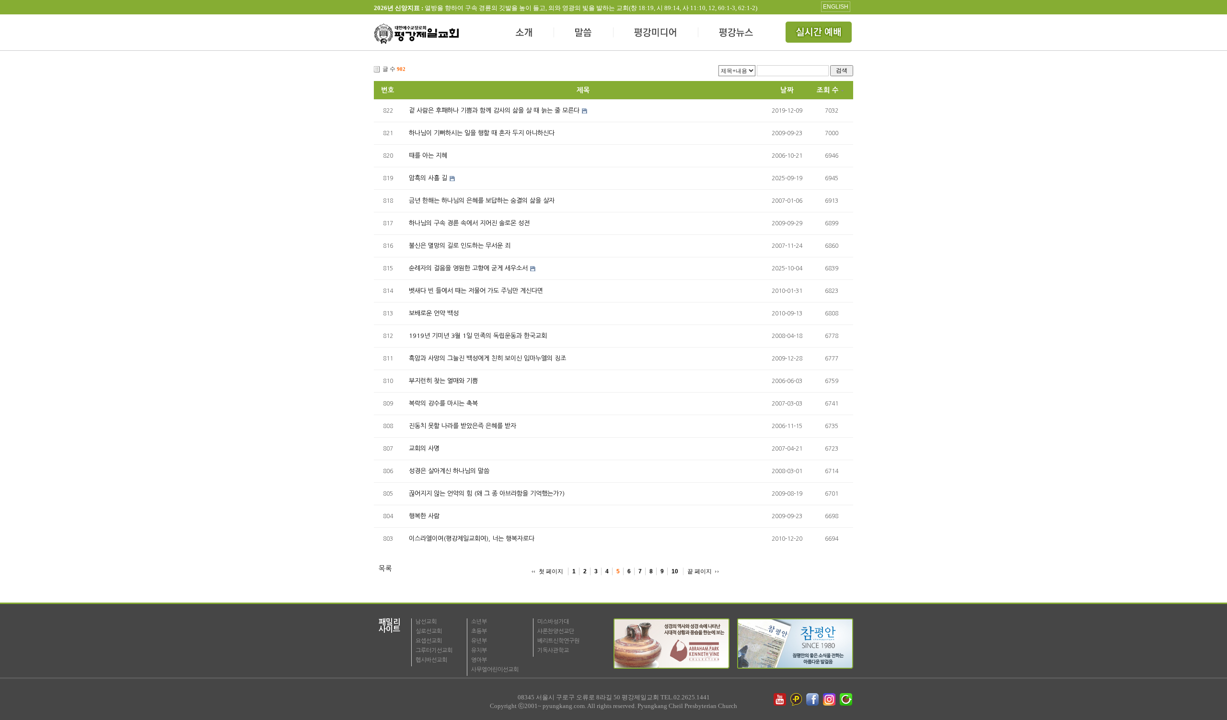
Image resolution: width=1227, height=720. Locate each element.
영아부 (479, 660)
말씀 (584, 33)
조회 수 (828, 90)
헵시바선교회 (431, 660)
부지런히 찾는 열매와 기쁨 (443, 381)
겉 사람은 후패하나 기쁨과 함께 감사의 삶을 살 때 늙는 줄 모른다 (494, 110)
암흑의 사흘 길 (428, 178)
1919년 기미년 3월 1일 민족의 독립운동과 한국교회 (478, 336)
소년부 (479, 622)
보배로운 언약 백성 (434, 313)
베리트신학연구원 (558, 641)
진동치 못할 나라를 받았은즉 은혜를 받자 (462, 426)
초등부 (479, 631)
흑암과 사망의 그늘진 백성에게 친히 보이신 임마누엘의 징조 (487, 358)
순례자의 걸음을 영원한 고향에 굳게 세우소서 (468, 268)
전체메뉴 (819, 33)
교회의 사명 (424, 448)
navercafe (847, 699)
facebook (813, 699)
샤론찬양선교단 (555, 631)
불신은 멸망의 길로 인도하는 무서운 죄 (459, 246)
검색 (841, 70)
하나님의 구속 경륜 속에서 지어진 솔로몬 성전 (469, 223)
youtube (780, 699)
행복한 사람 (424, 516)
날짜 (787, 90)
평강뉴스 (736, 33)
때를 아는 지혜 (428, 155)
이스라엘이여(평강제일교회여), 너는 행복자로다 (471, 538)
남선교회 (426, 622)
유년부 (479, 641)
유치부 (479, 650)
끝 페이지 (699, 571)
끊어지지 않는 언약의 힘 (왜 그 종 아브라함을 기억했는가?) (487, 493)
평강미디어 (656, 33)
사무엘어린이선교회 (495, 670)
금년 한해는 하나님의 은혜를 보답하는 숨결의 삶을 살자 (482, 200)
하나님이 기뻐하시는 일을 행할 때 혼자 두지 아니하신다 (482, 133)
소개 (524, 33)
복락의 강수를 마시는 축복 (443, 403)
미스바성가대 (553, 622)
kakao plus (796, 699)
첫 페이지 (551, 571)
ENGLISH (835, 6)
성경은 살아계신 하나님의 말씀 (449, 471)
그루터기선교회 (434, 650)
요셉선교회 (429, 641)
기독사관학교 (553, 650)
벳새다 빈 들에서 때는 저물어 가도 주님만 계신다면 (476, 291)
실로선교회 (429, 631)
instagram (830, 699)
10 (674, 571)
